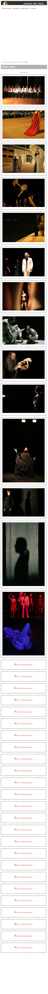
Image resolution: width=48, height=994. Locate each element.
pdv (3, 62)
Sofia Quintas (24, 72)
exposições (16, 8)
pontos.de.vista (6, 8)
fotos (26, 62)
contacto (33, 8)
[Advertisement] (24, 35)
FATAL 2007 (19, 62)
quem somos (25, 8)
